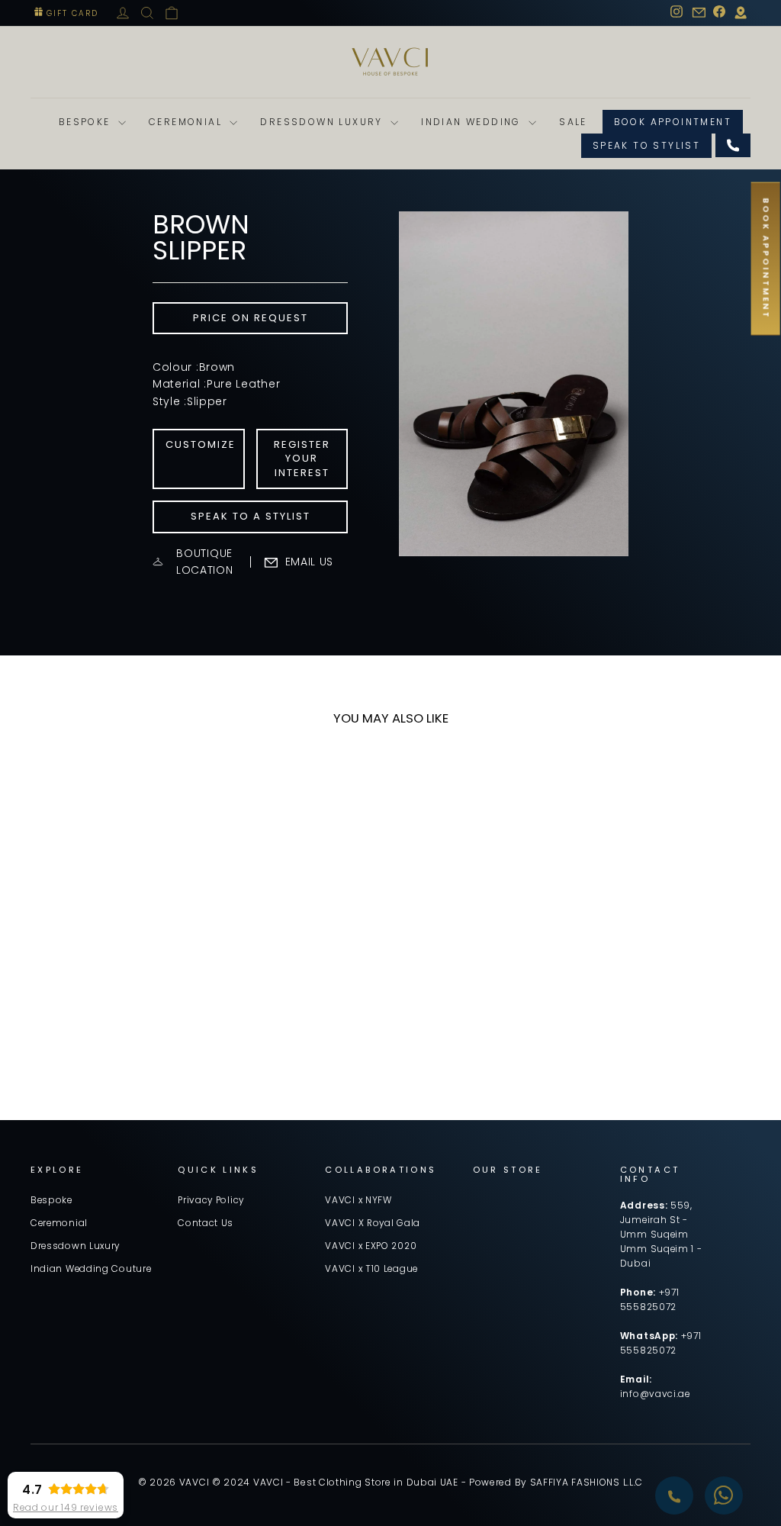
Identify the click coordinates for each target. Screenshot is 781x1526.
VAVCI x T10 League (371, 1269)
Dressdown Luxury (323, 121)
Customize (201, 444)
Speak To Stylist (646, 145)
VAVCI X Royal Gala (372, 1223)
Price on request (250, 318)
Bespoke (86, 121)
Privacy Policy (211, 1200)
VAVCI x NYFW (358, 1200)
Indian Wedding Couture (91, 1269)
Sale (573, 121)
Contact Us (205, 1223)
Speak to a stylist (250, 516)
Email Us (309, 561)
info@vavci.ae (655, 1394)
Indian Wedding (473, 121)
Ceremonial (187, 121)
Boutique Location (204, 562)
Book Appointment (672, 121)
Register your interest (302, 458)
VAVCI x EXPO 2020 (370, 1246)
